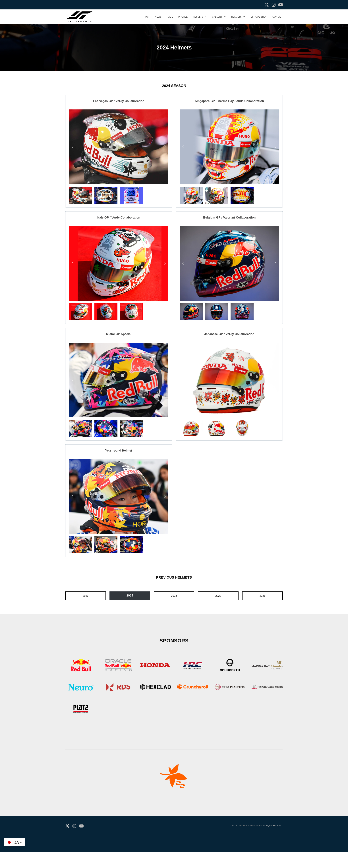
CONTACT (277, 17)
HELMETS (236, 17)
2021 (262, 595)
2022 (218, 595)
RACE (170, 17)
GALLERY (217, 17)
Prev (73, 147)
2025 (85, 595)
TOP (147, 17)
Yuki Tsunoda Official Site (249, 825)
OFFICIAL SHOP (259, 17)
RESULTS (198, 17)
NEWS (158, 17)
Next (164, 147)
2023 (174, 595)
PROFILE (183, 17)
